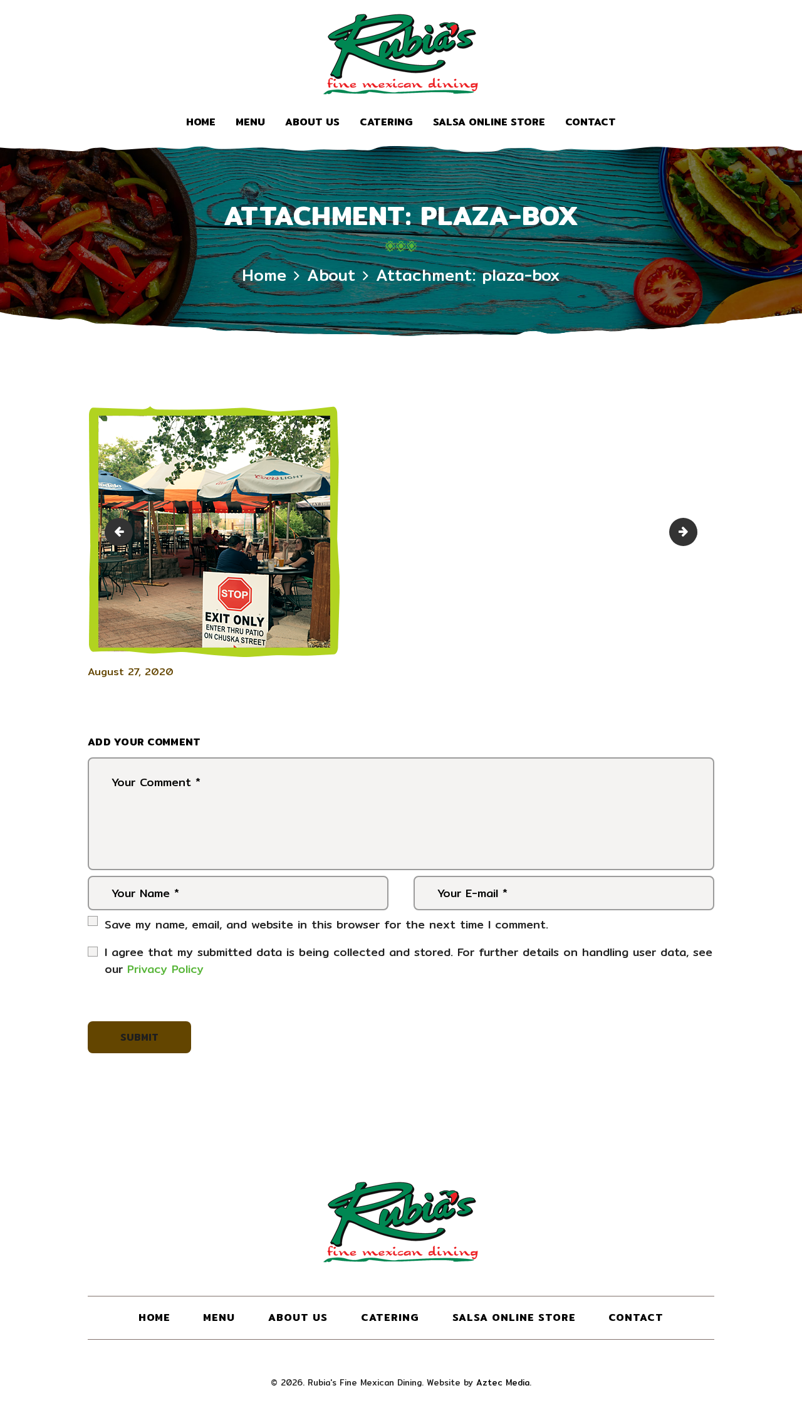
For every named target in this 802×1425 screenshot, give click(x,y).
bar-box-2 (691, 532)
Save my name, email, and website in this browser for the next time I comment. (326, 924)
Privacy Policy (165, 969)
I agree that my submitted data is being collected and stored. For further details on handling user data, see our (408, 960)
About (331, 275)
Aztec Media (502, 1382)
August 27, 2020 (131, 672)
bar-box (121, 532)
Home (264, 275)
